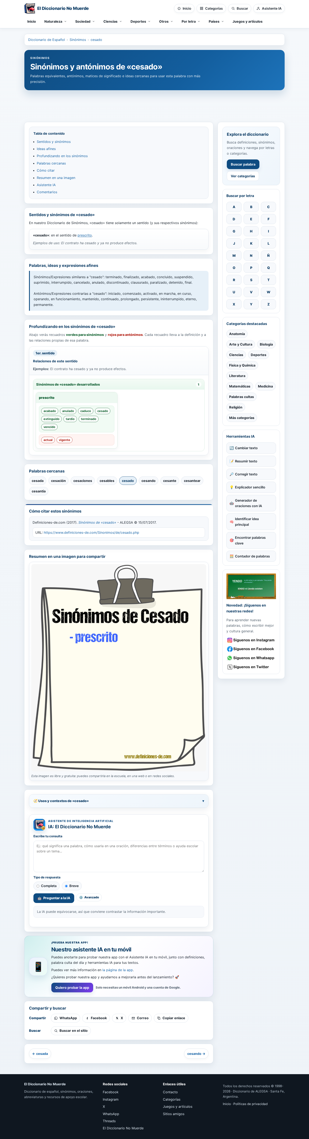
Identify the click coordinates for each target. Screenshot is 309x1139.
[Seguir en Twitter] (251, 667)
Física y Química (242, 365)
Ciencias (236, 355)
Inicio (31, 21)
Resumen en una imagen (56, 178)
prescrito (85, 235)
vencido (49, 427)
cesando (148, 481)
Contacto (170, 1092)
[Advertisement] (154, 104)
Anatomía (237, 334)
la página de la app (117, 970)
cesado (96, 40)
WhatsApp (111, 1114)
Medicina (265, 386)
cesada (38, 481)
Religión (235, 407)
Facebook (111, 1092)
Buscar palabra (243, 164)
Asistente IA (46, 185)
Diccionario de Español (46, 40)
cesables (107, 481)
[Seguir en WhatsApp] (251, 658)
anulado (68, 411)
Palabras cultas (241, 397)
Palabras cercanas (51, 163)
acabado (50, 411)
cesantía (39, 491)
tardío (70, 419)
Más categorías (241, 418)
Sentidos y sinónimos (54, 142)
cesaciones (82, 481)
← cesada (40, 1054)
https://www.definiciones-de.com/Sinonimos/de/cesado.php (91, 532)
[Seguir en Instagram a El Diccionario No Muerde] (251, 586)
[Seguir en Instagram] (251, 640)
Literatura (237, 376)
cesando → (196, 1054)
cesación (58, 481)
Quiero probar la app (72, 987)
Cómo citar (46, 170)
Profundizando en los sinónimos (62, 156)
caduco (85, 411)
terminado (88, 419)
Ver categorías (243, 176)
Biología (266, 344)
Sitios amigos (173, 1114)
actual (48, 440)
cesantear (192, 481)
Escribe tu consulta (47, 836)
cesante (169, 481)
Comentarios (47, 192)
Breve (74, 886)
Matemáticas (239, 386)
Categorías (171, 1099)
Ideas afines (46, 149)
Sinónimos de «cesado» (97, 522)
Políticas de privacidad (250, 1104)
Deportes (258, 355)
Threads (109, 1121)
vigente (64, 440)
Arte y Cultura (240, 344)
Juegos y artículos (247, 21)
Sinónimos (78, 40)
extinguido (51, 419)
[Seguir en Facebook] (251, 649)
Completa (49, 886)
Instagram (111, 1099)
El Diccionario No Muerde (123, 1128)
